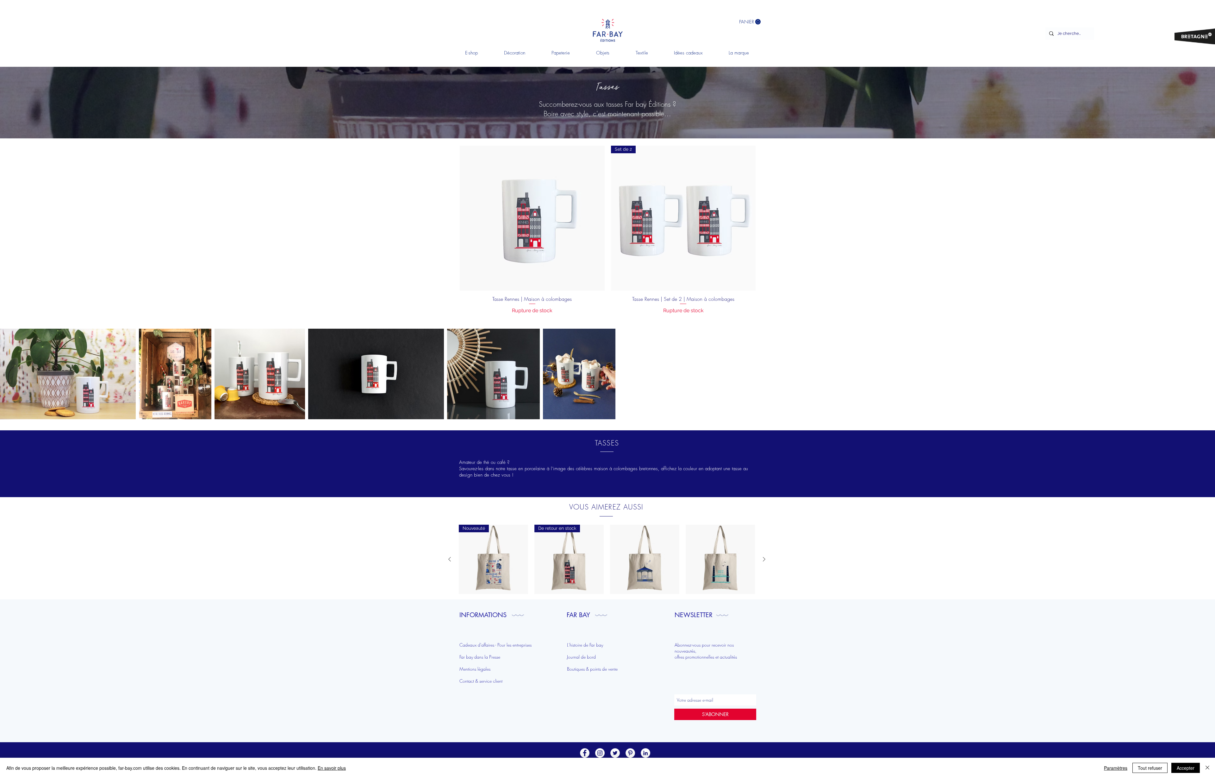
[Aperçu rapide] (644, 559)
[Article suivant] (764, 559)
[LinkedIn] (645, 753)
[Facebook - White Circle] (584, 753)
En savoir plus (332, 768)
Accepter (1185, 768)
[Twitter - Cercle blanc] (615, 753)
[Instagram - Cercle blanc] (600, 753)
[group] (607, 559)
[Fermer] (1207, 768)
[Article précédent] (449, 559)
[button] (514, 52)
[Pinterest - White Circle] (630, 753)
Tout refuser (1150, 768)
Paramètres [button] (1115, 768)
